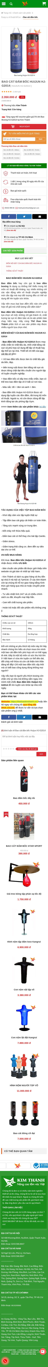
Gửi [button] (40, 139)
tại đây (42, 407)
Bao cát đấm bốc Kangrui (32, 154)
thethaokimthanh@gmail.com (28, 208)
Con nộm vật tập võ (24, 989)
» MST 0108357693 (9, 1350)
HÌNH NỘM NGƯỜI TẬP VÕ (24, 1085)
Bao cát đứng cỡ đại (24, 1133)
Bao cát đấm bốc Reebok (31, 150)
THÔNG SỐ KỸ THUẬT (14, 271)
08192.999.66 (9, 208)
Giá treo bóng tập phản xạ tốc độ (24, 894)
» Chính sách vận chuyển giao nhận (23, 1352)
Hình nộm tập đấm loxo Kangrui (24, 942)
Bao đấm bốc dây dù (24, 798)
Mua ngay (24, 127)
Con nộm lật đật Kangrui (24, 1037)
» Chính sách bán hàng (28, 1354)
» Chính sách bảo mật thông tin (28, 1350)
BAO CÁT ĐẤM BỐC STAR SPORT (24, 846)
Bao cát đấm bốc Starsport (12, 154)
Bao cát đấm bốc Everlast (11, 158)
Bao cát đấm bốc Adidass (11, 150)
